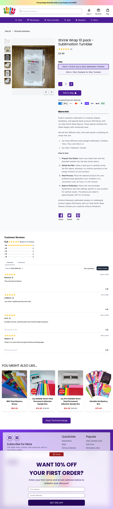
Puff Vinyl (90, 444)
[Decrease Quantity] (60, 84)
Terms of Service (69, 448)
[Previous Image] (46, 92)
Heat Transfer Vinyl (94, 441)
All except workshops (22, 31)
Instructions (67, 441)
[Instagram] (17, 438)
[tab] (10, 262)
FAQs (64, 444)
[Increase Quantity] (71, 84)
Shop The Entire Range (56, 420)
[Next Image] (51, 92)
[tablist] (56, 262)
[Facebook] (10, 438)
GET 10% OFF (56, 502)
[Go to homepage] (10, 11)
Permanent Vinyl (93, 448)
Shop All (8, 31)
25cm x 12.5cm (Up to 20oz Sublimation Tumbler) (83, 66)
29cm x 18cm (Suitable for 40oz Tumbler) (83, 72)
